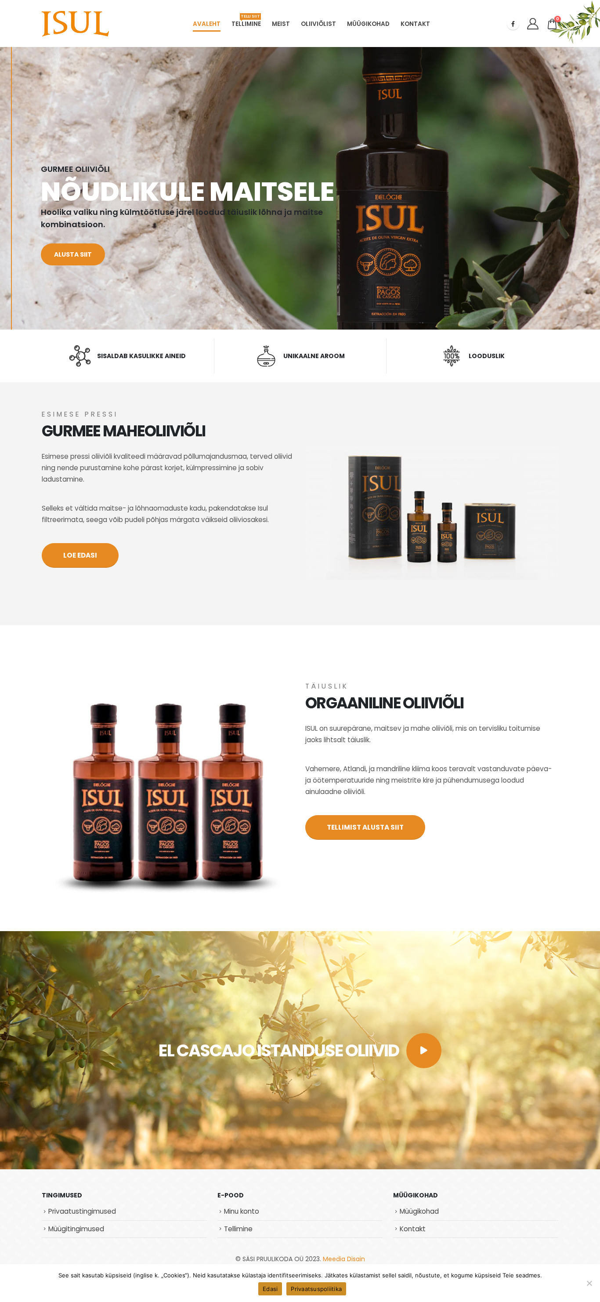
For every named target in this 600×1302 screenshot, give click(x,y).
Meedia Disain (344, 1259)
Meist (281, 24)
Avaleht (206, 24)
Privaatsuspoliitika (316, 1288)
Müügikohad (368, 24)
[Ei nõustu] (589, 1283)
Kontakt (415, 24)
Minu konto (241, 1211)
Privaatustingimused (82, 1211)
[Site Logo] (75, 23)
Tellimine (246, 21)
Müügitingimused (76, 1228)
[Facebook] (513, 24)
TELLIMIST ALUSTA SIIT (365, 827)
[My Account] (532, 23)
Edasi (270, 1288)
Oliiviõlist (318, 24)
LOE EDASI (80, 555)
